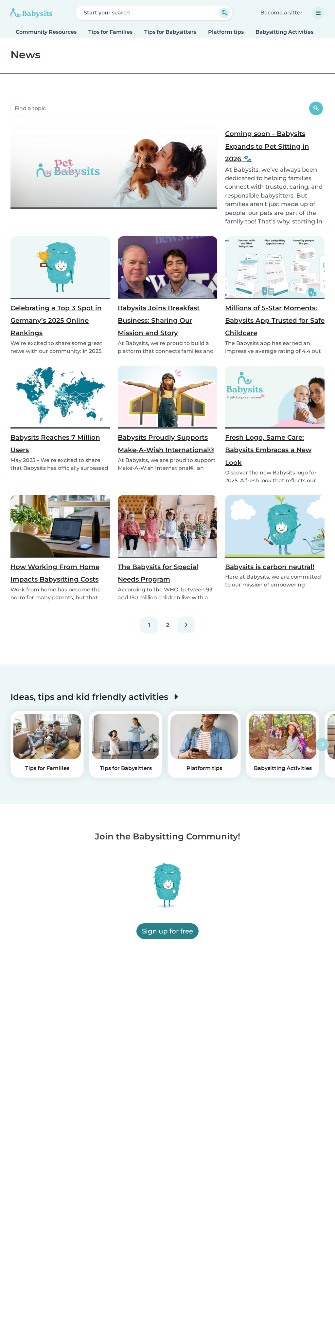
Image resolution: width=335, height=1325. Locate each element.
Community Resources (46, 32)
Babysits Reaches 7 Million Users (55, 443)
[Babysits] (31, 12)
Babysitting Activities (284, 32)
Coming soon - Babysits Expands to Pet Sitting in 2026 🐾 (267, 146)
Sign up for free (167, 931)
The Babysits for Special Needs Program (158, 573)
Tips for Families (110, 32)
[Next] (186, 625)
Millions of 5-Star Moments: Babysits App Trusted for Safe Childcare (275, 320)
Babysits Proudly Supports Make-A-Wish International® (166, 443)
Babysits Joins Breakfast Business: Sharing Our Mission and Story (159, 320)
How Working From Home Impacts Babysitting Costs (54, 573)
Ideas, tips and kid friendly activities (90, 697)
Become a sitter (281, 13)
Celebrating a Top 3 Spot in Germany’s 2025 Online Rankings (56, 320)
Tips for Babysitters (170, 32)
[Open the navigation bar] (318, 13)
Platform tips (226, 32)
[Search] (316, 108)
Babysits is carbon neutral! (269, 567)
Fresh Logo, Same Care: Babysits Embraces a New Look (268, 450)
